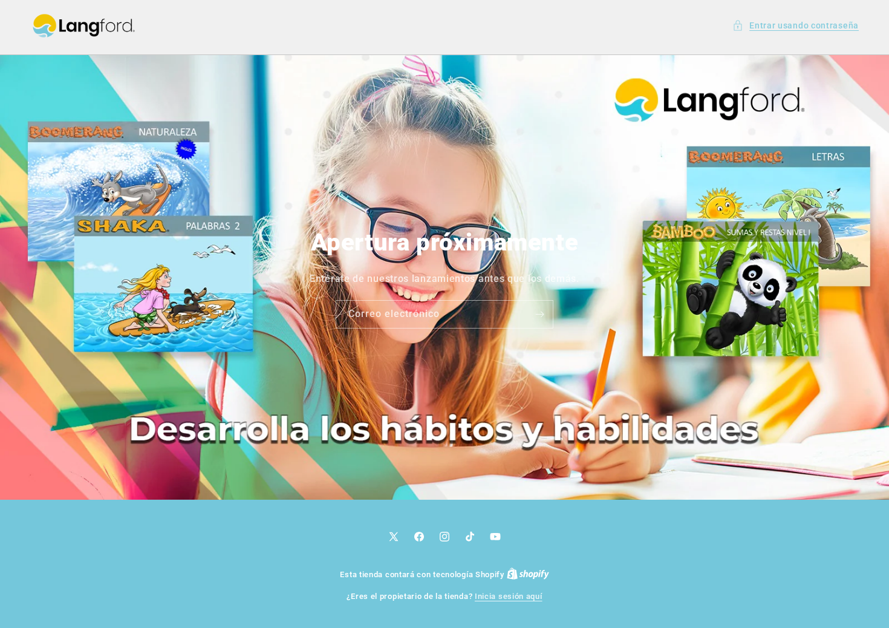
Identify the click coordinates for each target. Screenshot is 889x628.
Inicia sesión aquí (508, 596)
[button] (795, 25)
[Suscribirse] (539, 313)
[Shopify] (528, 574)
